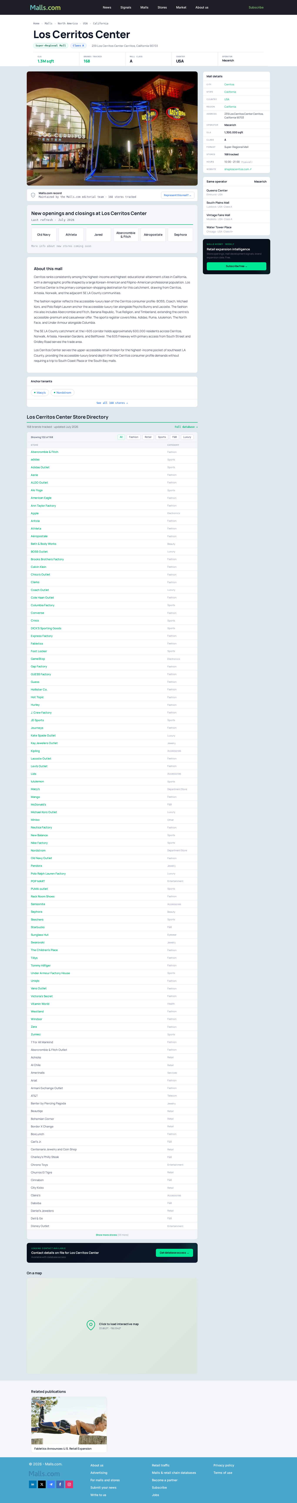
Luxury (187, 436)
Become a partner (164, 1480)
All (121, 436)
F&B (174, 436)
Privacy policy (224, 1465)
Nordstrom (64, 392)
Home (36, 23)
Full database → (186, 426)
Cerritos (229, 84)
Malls (144, 7)
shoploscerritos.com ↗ (238, 169)
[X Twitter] (42, 1484)
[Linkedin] (33, 1484)
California (100, 23)
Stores (162, 7)
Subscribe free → (236, 266)
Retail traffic (161, 1465)
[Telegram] (51, 1484)
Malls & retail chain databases (174, 1472)
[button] (112, 1326)
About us (202, 7)
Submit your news (103, 1487)
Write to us (98, 1495)
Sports (162, 436)
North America (68, 23)
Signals (125, 7)
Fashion (133, 436)
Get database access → (174, 1252)
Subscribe (256, 7)
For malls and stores (105, 1480)
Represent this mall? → (178, 195)
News (107, 7)
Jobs (155, 1495)
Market (181, 7)
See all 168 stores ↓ (112, 403)
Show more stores (112, 1234)
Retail (148, 436)
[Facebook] (60, 1484)
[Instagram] (69, 1484)
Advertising (98, 1472)
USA (85, 23)
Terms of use (223, 1472)
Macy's (41, 392)
